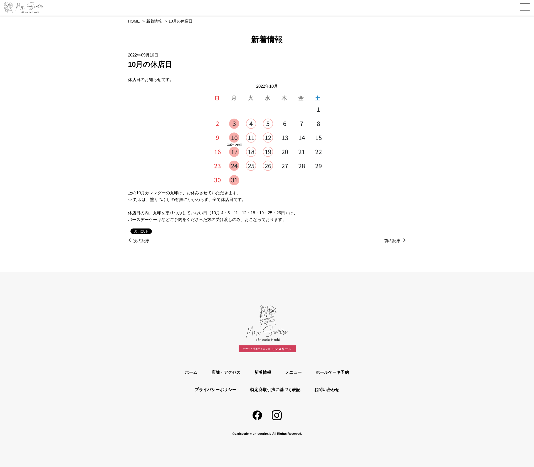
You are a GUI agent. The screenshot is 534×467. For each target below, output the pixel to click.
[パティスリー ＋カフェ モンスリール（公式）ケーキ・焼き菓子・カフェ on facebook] (257, 415)
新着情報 (262, 372)
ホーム (191, 372)
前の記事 (393, 240)
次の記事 (141, 240)
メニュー (293, 372)
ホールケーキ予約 (332, 372)
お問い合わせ (326, 389)
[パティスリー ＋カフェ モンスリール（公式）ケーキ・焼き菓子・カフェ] (29, 8)
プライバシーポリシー (215, 389)
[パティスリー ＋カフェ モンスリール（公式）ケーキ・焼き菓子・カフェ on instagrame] (277, 415)
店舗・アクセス (226, 372)
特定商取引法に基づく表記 (275, 389)
